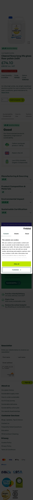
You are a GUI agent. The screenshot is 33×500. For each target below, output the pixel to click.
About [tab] (27, 233)
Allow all (16, 264)
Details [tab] (16, 233)
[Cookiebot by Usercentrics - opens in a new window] (23, 229)
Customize (15, 269)
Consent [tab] (6, 233)
